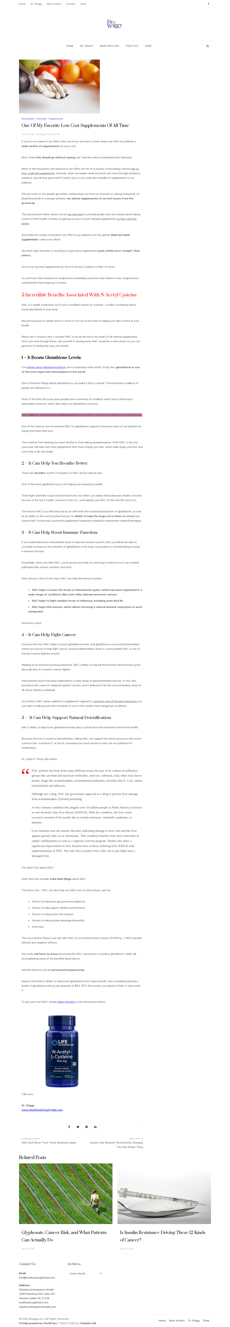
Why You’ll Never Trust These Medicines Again (49, 1142)
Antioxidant (28, 118)
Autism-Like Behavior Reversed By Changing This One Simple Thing (116, 1145)
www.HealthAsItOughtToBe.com (42, 1110)
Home (22, 3)
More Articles (54, 3)
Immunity (41, 118)
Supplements (55, 118)
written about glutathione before (45, 367)
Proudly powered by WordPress (38, 1323)
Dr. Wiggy (36, 3)
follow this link (66, 1001)
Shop (83, 3)
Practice (71, 3)
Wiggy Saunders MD (50, 134)
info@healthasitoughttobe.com (37, 1277)
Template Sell (88, 1323)
